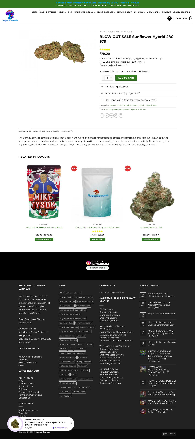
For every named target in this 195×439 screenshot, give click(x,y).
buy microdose (66, 323)
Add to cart (126, 78)
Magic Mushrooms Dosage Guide (162, 343)
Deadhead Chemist (68, 340)
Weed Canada (79, 392)
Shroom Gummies (68, 383)
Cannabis (138, 12)
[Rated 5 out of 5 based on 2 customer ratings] (137, 49)
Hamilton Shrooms (109, 372)
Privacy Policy (26, 386)
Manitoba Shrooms (109, 315)
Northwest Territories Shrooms (115, 340)
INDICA (63, 349)
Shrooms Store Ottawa (111, 355)
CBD (21, 421)
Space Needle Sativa (151, 227)
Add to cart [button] (97, 239)
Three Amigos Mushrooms (29, 425)
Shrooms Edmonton (110, 360)
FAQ (21, 380)
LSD (70, 349)
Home (102, 31)
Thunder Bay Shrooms (111, 377)
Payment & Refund (29, 392)
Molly (61, 12)
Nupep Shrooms (83, 362)
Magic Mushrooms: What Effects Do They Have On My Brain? (161, 333)
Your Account (26, 378)
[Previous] (19, 206)
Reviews (166, 12)
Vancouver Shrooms (110, 357)
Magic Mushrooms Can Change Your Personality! (161, 323)
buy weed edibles (83, 331)
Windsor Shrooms (109, 374)
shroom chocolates (68, 379)
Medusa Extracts (67, 362)
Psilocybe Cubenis (68, 366)
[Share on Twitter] (107, 115)
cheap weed (124, 109)
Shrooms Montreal (109, 349)
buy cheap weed (111, 109)
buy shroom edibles (83, 323)
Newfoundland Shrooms (112, 326)
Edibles (22, 416)
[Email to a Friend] (111, 115)
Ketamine (51, 12)
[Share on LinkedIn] (121, 115)
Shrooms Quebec (108, 320)
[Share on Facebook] (102, 115)
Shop (35, 12)
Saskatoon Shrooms (110, 383)
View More (152, 12)
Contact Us (24, 398)
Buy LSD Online (83, 306)
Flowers (135, 105)
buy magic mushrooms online (73, 319)
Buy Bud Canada (73, 293)
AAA (61, 293)
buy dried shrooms (85, 301)
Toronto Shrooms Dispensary (114, 346)
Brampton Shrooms (109, 380)
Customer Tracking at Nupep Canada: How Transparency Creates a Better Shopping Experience (160, 356)
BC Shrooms (106, 309)
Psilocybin (82, 366)
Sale (42, 12)
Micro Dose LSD (105, 12)
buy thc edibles (66, 331)
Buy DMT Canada (67, 301)
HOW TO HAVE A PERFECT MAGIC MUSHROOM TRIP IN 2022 (162, 383)
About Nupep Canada (30, 357)
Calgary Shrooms (108, 352)
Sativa (74, 374)
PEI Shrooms (106, 329)
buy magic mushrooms (70, 314)
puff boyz (85, 370)
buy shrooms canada (69, 327)
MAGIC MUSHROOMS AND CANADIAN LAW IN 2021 (162, 402)
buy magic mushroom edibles (73, 310)
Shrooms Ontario (108, 318)
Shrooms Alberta (108, 312)
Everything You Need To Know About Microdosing (161, 393)
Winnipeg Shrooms (109, 363)
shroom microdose (68, 387)
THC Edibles (65, 392)
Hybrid (142, 105)
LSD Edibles (80, 349)
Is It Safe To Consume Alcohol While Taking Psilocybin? (159, 305)
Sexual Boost (124, 12)
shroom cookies (85, 379)
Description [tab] (25, 131)
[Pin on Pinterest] (116, 115)
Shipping (23, 389)
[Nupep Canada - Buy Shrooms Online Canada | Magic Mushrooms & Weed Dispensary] (13, 16)
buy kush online (67, 306)
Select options (43, 239)
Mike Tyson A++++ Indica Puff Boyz (44, 227)
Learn (22, 365)
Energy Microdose (67, 344)
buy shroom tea (87, 327)
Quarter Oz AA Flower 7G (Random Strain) (97, 227)
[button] (181, 12)
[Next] (176, 206)
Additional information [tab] (46, 131)
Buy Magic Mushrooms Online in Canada (160, 410)
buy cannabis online (84, 297)
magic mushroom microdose (72, 353)
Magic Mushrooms (83, 12)
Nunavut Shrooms (109, 337)
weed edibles (65, 396)
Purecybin (64, 374)
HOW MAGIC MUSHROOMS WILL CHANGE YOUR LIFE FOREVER (158, 371)
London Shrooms (108, 369)
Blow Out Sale (124, 31)
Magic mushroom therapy (162, 313)
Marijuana (82, 357)
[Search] (169, 18)
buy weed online (67, 336)
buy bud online (66, 297)
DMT (70, 12)
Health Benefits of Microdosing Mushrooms (161, 294)
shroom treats (84, 387)
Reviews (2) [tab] (67, 131)
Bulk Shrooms (26, 419)
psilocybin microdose (69, 370)
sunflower (142, 109)
